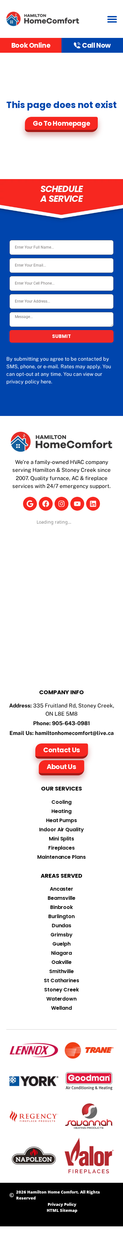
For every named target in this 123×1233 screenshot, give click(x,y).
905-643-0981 (71, 723)
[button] (112, 19)
